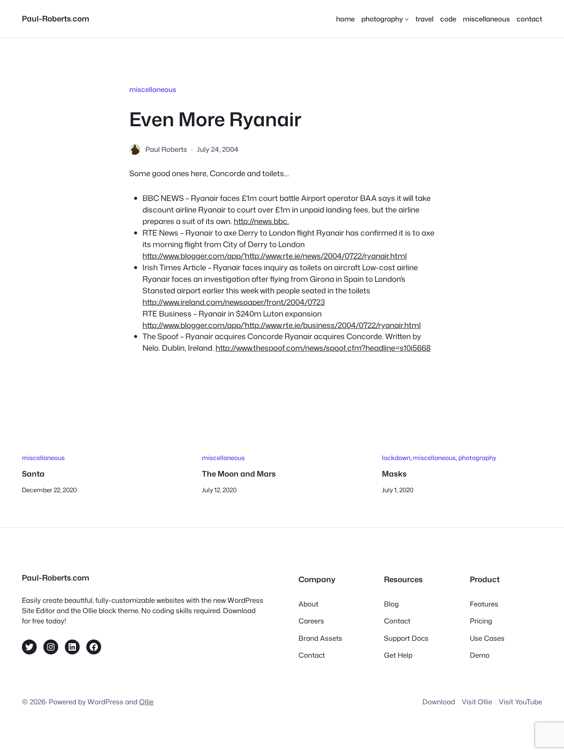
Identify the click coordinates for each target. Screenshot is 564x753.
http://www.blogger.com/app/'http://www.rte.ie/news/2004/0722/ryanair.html (274, 255)
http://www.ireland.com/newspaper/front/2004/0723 (233, 302)
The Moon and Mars (239, 473)
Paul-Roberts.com (55, 18)
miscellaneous (152, 89)
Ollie (146, 701)
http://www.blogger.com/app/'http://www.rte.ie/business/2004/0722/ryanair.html (281, 325)
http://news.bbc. (261, 221)
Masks (394, 473)
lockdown (396, 457)
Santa (33, 473)
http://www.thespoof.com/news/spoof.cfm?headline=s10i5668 (323, 347)
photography (477, 457)
